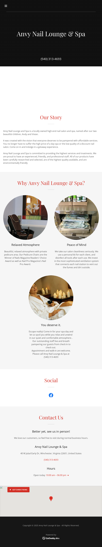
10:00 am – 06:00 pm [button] (56, 475)
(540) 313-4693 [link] (51, 59)
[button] (14, 5)
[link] (51, 396)
